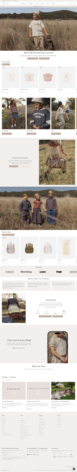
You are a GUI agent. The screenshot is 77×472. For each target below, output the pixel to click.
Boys (3, 426)
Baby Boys (4, 422)
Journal (21, 418)
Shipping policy (64, 470)
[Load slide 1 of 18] (62, 291)
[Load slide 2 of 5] (72, 276)
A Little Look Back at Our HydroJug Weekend (60, 401)
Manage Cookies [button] (43, 470)
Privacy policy (53, 470)
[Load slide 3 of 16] (65, 94)
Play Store (23, 348)
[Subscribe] (23, 454)
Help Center (41, 418)
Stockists (22, 424)
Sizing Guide (41, 432)
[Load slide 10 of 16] (70, 94)
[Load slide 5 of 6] (74, 136)
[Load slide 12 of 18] (70, 291)
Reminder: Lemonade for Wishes (33, 401)
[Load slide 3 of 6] (72, 136)
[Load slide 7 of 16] (68, 94)
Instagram (59, 420)
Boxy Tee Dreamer (42, 89)
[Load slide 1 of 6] (71, 136)
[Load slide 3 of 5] (73, 276)
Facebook (59, 424)
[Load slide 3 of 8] (71, 264)
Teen (3, 428)
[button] (24, 3)
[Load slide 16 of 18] (73, 291)
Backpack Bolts (22, 259)
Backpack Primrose (5, 259)
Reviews (59, 418)
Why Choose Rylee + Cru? (25, 426)
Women (3, 430)
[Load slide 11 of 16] (71, 94)
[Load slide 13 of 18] (71, 291)
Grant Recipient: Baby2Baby (7, 401)
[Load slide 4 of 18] (64, 291)
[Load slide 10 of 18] (69, 291)
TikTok (59, 422)
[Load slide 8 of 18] (67, 291)
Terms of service (59, 470)
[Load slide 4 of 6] (73, 136)
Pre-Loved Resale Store (6, 434)
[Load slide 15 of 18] (72, 291)
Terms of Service (9, 459)
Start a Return (41, 424)
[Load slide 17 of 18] (74, 291)
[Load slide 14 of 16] (73, 94)
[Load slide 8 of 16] (69, 94)
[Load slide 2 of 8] (70, 264)
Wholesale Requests (24, 428)
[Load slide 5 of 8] (72, 264)
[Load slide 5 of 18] (65, 291)
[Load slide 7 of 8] (74, 264)
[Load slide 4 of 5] (74, 276)
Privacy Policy (4, 459)
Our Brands (22, 420)
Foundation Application (24, 432)
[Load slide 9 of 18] (68, 291)
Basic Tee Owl (60, 89)
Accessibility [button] (37, 470)
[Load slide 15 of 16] (74, 94)
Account (40, 420)
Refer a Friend (41, 428)
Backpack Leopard (42, 259)
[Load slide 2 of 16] (64, 94)
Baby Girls (4, 420)
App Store (16, 348)
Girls (3, 424)
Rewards (40, 430)
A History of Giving (24, 430)
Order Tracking (42, 422)
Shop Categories (5, 432)
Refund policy (48, 470)
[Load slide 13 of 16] (72, 94)
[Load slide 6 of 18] (66, 291)
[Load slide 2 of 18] (63, 291)
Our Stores (22, 422)
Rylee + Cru (7, 470)
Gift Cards (4, 418)
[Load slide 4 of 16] (66, 94)
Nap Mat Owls (60, 259)
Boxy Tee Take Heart (5, 89)
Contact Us (41, 434)
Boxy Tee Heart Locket (24, 89)
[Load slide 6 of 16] (67, 94)
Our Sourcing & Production (25, 434)
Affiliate (40, 426)
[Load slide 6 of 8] (73, 264)
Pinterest (59, 426)
